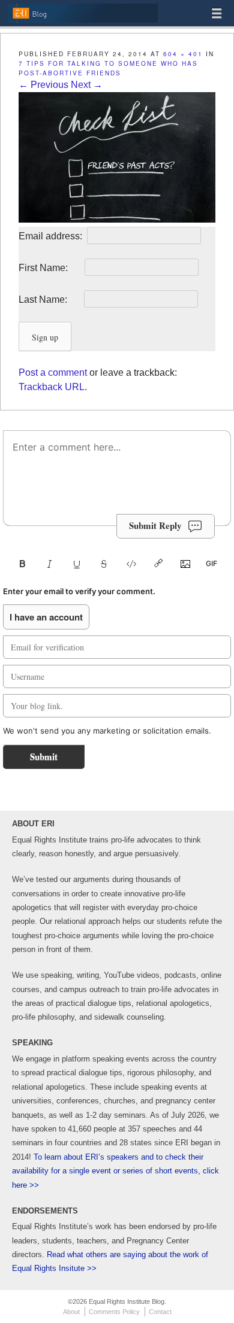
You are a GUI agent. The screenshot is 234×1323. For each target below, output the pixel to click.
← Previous (43, 85)
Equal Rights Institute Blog (82, 22)
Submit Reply (155, 525)
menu (216, 13)
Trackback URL (52, 387)
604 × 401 (183, 54)
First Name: (50, 268)
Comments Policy (114, 1311)
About (71, 1311)
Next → (87, 85)
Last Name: (50, 299)
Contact (160, 1311)
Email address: (52, 236)
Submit (44, 756)
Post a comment (53, 372)
